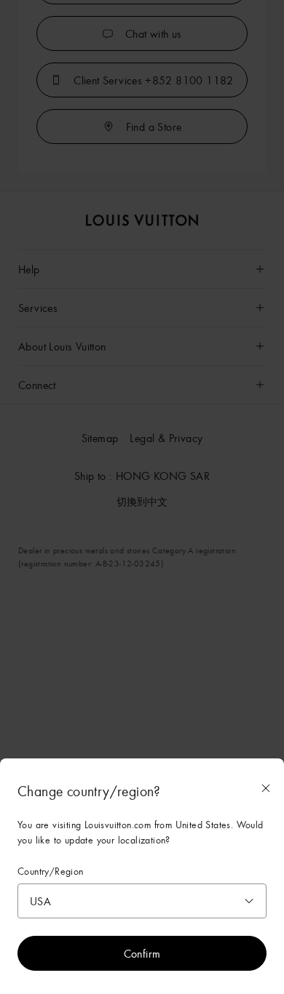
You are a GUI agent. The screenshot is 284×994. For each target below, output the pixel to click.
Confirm (142, 953)
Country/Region (50, 871)
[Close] (265, 788)
